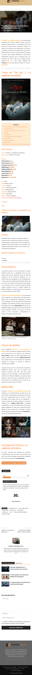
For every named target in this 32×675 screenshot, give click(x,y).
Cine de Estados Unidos (23, 508)
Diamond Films (5, 510)
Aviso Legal (8, 668)
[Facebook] (3, 35)
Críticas (6, 9)
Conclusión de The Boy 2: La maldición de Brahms (15, 144)
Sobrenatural (5, 512)
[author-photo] (16, 544)
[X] (6, 35)
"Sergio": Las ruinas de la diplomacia (8, 531)
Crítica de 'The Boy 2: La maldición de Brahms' (14, 126)
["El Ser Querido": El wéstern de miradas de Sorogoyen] (5, 576)
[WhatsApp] (17, 35)
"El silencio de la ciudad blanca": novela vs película (23, 531)
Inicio (2, 9)
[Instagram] (11, 659)
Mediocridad (6, 142)
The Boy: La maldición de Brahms (20, 512)
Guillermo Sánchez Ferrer (8, 30)
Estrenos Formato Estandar (16, 9)
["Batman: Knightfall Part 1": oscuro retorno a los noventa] (5, 569)
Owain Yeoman (20, 510)
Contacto (23, 668)
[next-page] (5, 590)
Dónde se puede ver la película (13, 136)
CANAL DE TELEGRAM (18, 463)
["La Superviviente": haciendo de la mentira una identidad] (5, 584)
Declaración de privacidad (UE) (9, 667)
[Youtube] (24, 659)
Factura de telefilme (8, 140)
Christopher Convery (12, 508)
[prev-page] (2, 590)
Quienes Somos (16, 668)
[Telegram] (13, 35)
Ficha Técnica (8, 128)
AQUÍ (11, 60)
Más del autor (19, 563)
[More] (21, 35)
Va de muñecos (7, 138)
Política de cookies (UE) (23, 667)
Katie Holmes (13, 510)
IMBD (3, 206)
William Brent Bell (5, 513)
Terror (10, 512)
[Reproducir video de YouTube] (16, 223)
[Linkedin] (10, 35)
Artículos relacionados (8, 563)
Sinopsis (7, 134)
